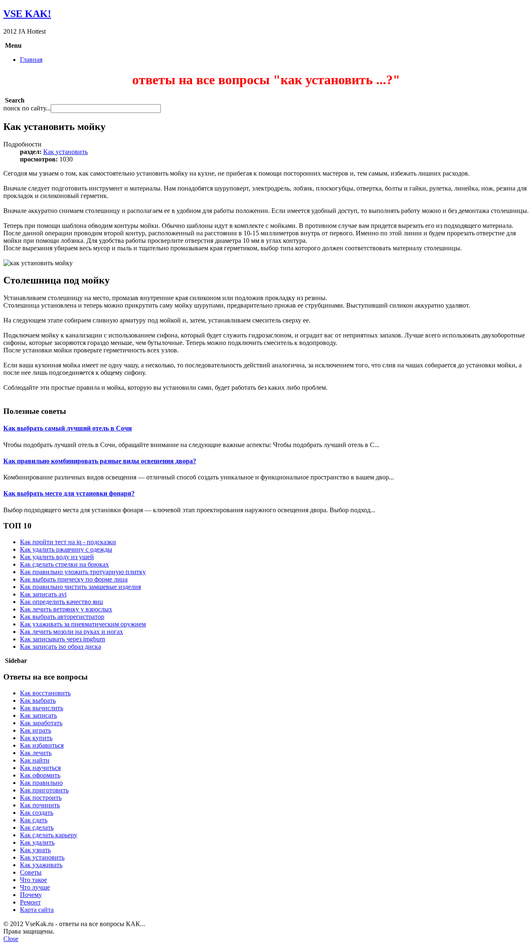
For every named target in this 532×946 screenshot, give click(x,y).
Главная (31, 59)
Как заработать (41, 722)
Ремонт (30, 902)
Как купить (36, 737)
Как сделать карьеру (48, 834)
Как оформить (40, 775)
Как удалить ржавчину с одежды (66, 549)
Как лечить (36, 752)
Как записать (38, 715)
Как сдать (33, 820)
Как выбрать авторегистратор (62, 616)
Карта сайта (37, 909)
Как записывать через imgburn (62, 639)
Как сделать (37, 827)
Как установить (65, 151)
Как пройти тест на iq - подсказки (68, 541)
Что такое (33, 879)
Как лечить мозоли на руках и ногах (71, 631)
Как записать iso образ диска (60, 646)
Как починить (40, 805)
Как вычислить (41, 707)
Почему (31, 894)
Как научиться (40, 767)
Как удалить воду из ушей (57, 556)
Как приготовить (44, 790)
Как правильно (41, 782)
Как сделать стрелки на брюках (64, 564)
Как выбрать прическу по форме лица (74, 579)
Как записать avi (43, 594)
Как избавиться (42, 745)
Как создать (36, 812)
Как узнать (35, 849)
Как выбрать (38, 700)
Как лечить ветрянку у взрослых (66, 609)
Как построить (41, 797)
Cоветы (31, 872)
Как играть (35, 730)
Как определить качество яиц (61, 601)
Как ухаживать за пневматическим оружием (83, 624)
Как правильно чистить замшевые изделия (80, 586)
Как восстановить (45, 693)
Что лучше (35, 887)
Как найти (34, 760)
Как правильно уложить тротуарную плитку (83, 571)
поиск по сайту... (27, 108)
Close (10, 938)
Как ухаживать (41, 864)
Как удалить (37, 842)
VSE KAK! (27, 13)
